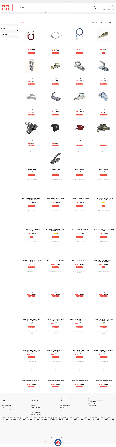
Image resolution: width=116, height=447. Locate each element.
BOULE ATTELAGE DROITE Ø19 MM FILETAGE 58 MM (103, 45)
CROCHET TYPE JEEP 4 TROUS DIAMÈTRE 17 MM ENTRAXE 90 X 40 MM (55, 351)
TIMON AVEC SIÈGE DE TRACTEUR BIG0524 (79, 260)
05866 (32, 47)
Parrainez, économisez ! (35, 412)
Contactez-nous (33, 398)
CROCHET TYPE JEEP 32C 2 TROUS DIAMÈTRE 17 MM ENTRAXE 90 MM (103, 290)
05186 (32, 78)
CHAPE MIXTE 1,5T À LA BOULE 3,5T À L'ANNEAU (56, 260)
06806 (104, 78)
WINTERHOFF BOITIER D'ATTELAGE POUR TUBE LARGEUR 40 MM (103, 107)
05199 (32, 292)
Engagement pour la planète (36, 402)
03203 (56, 292)
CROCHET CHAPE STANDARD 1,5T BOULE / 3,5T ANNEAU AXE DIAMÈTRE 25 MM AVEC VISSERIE (32, 290)
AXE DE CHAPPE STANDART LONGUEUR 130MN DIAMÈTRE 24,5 (55, 199)
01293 (56, 47)
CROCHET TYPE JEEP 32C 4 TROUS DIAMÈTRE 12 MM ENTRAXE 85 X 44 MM (55, 320)
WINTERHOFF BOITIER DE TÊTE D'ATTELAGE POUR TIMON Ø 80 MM (103, 351)
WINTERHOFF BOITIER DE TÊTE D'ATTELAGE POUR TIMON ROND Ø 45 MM (55, 169)
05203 (32, 201)
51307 (56, 232)
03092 (80, 140)
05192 (80, 201)
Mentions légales (63, 402)
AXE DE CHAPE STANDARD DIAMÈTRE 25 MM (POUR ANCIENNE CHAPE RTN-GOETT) (31, 199)
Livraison (61, 400)
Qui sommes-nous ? (34, 410)
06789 (56, 109)
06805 (80, 78)
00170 (32, 322)
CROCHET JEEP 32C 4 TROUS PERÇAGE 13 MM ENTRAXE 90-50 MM (104, 230)
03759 (32, 109)
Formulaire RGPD (34, 405)
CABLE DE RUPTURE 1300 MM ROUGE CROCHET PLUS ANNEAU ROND (31, 45)
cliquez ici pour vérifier (67, 441)
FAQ (31, 403)
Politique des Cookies (64, 407)
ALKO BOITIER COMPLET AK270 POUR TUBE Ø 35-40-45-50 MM (80, 320)
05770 (32, 140)
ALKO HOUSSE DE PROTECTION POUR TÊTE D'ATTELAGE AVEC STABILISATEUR (56, 138)
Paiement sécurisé (63, 403)
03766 (104, 140)
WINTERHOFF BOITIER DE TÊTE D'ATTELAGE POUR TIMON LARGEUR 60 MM (79, 169)
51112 (32, 171)
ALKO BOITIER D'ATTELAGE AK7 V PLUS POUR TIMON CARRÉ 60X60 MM (79, 107)
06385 (104, 353)
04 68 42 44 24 (92, 403)
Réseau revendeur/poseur (6, 405)
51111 (56, 171)
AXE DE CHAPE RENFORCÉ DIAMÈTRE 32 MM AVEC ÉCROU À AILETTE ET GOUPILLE (103, 199)
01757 (104, 109)
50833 (104, 232)
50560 (56, 353)
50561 (80, 232)
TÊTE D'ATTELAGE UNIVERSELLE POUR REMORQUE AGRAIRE (31, 230)
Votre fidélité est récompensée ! (36, 414)
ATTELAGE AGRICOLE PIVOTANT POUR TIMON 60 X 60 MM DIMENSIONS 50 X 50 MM (31, 320)
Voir (103, 52)
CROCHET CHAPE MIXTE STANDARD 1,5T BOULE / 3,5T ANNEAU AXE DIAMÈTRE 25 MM (103, 261)
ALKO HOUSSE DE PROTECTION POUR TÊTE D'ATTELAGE (80, 138)
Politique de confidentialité (65, 405)
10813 (104, 322)
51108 (80, 171)
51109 (104, 171)
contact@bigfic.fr (92, 405)
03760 (80, 109)
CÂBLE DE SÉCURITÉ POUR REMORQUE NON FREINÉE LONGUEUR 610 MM (56, 45)
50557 (104, 292)
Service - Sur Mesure (5, 407)
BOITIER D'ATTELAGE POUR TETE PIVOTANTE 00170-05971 (55, 76)
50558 (80, 353)
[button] (80, 13)
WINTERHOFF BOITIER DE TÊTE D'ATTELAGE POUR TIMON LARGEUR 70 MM (103, 169)
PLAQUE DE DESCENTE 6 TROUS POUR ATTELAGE (80, 198)
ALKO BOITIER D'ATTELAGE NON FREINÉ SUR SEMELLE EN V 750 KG (103, 138)
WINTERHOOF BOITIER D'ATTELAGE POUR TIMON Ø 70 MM (104, 76)
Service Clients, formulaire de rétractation (67, 410)
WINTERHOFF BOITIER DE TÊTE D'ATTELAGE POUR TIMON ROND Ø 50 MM (31, 169)
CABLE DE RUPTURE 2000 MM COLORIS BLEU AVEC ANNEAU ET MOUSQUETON (79, 45)
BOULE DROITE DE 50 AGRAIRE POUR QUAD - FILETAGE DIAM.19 (32, 76)
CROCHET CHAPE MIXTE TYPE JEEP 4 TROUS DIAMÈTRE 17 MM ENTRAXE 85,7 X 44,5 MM (55, 381)
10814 (56, 201)
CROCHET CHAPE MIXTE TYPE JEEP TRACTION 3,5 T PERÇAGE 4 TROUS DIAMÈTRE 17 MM (31, 381)
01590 (80, 322)
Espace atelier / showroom (36, 400)
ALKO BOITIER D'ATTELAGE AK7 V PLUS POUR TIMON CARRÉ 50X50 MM (31, 107)
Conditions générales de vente (65, 398)
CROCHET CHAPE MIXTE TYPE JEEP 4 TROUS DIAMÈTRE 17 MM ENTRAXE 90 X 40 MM (104, 381)
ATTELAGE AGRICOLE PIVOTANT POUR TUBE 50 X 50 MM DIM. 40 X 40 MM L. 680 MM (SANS (55, 230)
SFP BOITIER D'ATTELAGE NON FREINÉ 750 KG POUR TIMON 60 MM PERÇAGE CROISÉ (55, 107)
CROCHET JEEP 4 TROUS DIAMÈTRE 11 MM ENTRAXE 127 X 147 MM (79, 351)
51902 (104, 47)
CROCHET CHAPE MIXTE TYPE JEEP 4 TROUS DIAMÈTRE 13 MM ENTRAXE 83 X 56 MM (80, 381)
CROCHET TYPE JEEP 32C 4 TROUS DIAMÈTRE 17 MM (79, 229)
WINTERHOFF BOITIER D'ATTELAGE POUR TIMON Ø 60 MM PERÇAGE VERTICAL (80, 76)
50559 (56, 322)
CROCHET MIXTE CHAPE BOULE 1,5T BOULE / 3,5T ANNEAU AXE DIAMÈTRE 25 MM (104, 320)
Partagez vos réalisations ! (6, 403)
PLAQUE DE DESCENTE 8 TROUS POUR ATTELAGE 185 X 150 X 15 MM (32, 261)
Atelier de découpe (5, 398)
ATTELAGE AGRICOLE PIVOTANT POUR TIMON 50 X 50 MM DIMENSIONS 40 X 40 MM (79, 290)
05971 (80, 292)
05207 (104, 201)
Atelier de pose (4, 400)
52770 (80, 47)
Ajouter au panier (31, 52)
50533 (32, 353)
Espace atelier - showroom (7, 402)
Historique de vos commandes (36, 407)
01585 (56, 140)
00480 (32, 232)
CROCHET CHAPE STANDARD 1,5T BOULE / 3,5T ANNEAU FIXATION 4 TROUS (56, 290)
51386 (56, 78)
